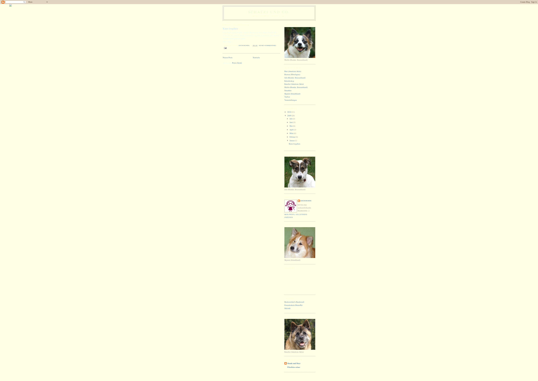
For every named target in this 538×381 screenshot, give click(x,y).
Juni (291, 122)
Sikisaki (287, 308)
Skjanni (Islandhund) (292, 93)
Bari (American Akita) (292, 71)
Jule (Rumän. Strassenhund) (294, 77)
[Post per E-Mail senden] (225, 48)
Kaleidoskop (289, 81)
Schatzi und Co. (269, 11)
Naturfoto (288, 90)
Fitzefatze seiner (293, 367)
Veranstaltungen (290, 100)
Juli (291, 118)
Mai (291, 126)
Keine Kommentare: (267, 45)
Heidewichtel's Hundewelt (294, 302)
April (292, 129)
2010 (289, 112)
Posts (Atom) (237, 63)
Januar (292, 140)
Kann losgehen (230, 28)
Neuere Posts (227, 57)
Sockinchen (306, 201)
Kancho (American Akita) (294, 84)
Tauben (287, 96)
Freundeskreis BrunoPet (293, 305)
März (292, 133)
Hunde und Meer (294, 363)
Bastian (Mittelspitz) (292, 74)
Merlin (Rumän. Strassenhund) (296, 87)
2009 (289, 115)
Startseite (256, 57)
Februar (293, 137)
